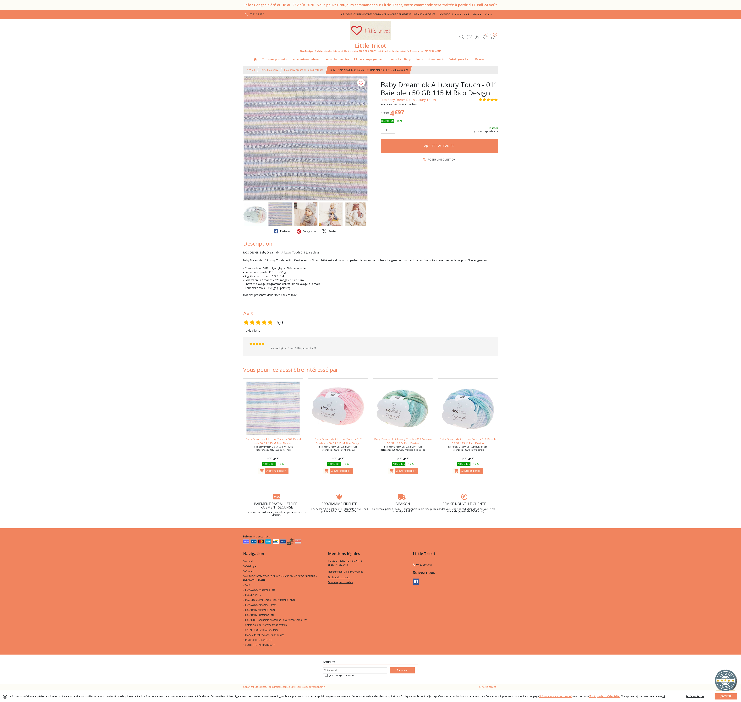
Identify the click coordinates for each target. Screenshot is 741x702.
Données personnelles (340, 582)
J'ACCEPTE (726, 696)
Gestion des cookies (339, 577)
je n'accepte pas (695, 696)
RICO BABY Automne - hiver (260, 610)
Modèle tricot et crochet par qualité (264, 635)
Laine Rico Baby (269, 70)
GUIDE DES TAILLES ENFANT (260, 645)
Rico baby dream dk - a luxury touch (303, 70)
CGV (247, 584)
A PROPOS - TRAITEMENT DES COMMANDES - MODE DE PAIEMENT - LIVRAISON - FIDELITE (280, 578)
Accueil (251, 70)
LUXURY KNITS (253, 594)
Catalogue (250, 566)
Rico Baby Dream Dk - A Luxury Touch (408, 100)
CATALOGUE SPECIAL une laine (261, 630)
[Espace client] (477, 37)
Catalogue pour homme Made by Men (266, 625)
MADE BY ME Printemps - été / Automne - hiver (270, 599)
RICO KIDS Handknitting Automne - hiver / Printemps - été (276, 620)
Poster (332, 231)
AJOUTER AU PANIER (439, 146)
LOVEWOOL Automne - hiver (260, 605)
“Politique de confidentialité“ (604, 696)
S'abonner (402, 670)
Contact (489, 14)
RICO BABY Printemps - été (259, 615)
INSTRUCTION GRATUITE (258, 640)
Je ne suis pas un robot (342, 675)
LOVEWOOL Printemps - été (260, 589)
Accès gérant (488, 686)
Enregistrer (309, 231)
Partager (285, 231)
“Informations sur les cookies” (555, 696)
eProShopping (317, 686)
